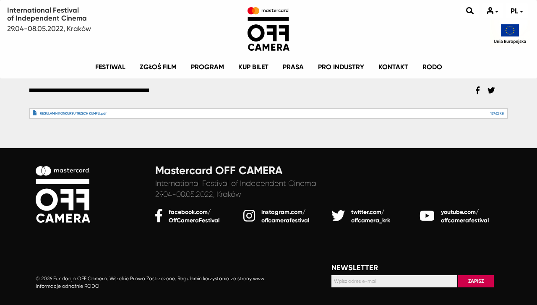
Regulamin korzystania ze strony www (220, 279)
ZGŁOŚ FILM (158, 67)
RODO (432, 67)
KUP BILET (253, 67)
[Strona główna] (268, 27)
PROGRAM (207, 67)
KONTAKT (393, 67)
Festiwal (110, 67)
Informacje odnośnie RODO (67, 286)
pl (515, 11)
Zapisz (476, 281)
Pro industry (341, 67)
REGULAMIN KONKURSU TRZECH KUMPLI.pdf (73, 113)
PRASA (293, 67)
